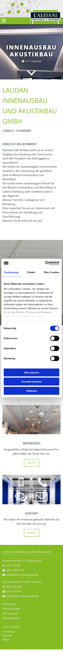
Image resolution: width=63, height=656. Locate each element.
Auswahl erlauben (31, 381)
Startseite (10, 604)
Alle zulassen (31, 372)
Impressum (11, 613)
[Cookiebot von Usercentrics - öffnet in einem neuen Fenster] (45, 263)
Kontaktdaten (12, 608)
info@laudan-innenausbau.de (21, 596)
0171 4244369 (33, 61)
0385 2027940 (13, 586)
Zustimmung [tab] (11, 272)
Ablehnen (31, 390)
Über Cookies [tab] (51, 272)
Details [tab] (31, 272)
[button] (13, 20)
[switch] (54, 338)
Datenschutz (12, 618)
